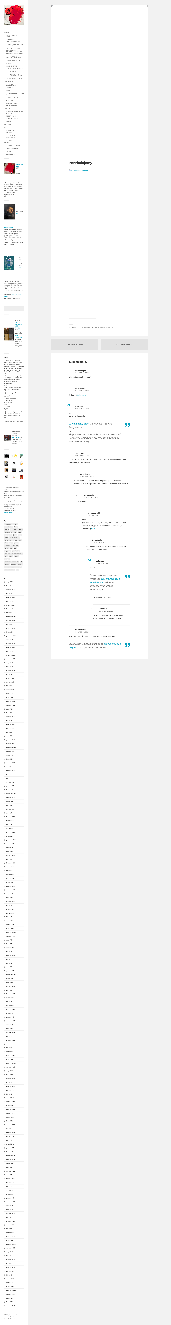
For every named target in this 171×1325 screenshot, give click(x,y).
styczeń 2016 (10, 967)
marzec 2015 (10, 998)
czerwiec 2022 (10, 670)
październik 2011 (11, 1155)
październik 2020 (11, 747)
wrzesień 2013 (10, 1067)
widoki (7, 127)
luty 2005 (9, 1275)
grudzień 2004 (10, 1282)
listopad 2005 (10, 1240)
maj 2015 (9, 990)
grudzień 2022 (10, 655)
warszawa (13, 564)
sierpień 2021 (10, 709)
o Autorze (12, 71)
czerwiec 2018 (10, 855)
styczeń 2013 (10, 1098)
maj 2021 (9, 720)
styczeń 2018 (10, 874)
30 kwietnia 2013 (74, 327)
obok (20, 540)
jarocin (15, 535)
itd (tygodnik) (11, 106)
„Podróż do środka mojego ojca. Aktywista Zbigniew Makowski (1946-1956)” (15, 51)
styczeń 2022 (10, 690)
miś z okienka (8, 540)
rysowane (87, 327)
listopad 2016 (10, 928)
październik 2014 (11, 1017)
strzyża (16, 556)
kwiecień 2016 (10, 955)
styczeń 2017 (10, 921)
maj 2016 (9, 951)
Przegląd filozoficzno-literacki (11, 86)
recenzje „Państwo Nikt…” (15, 44)
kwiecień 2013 (10, 1086)
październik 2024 (11, 616)
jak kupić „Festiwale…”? (13, 79)
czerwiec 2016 (10, 948)
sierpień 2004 (10, 1298)
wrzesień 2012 (10, 1113)
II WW (19, 532)
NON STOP (9, 100)
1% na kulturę (8, 524)
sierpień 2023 (10, 640)
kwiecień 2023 (10, 647)
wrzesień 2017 (10, 890)
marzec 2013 (10, 1090)
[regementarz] (11, 66)
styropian (7, 559)
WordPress (13, 1317)
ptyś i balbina (15, 551)
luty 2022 (9, 686)
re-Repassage (11, 116)
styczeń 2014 (10, 1051)
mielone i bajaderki (14, 537)
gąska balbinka (8, 532)
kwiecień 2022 (10, 678)
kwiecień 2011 (10, 1178)
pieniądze (15, 545)
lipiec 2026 (9, 586)
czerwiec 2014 (10, 1032)
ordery (10, 543)
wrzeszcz (7, 567)
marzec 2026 (10, 601)
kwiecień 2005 (10, 1267)
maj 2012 (9, 1128)
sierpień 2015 (10, 978)
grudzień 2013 (10, 1055)
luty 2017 (9, 917)
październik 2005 (11, 1244)
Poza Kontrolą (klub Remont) (14, 112)
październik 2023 (11, 636)
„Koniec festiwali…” (13, 60)
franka (15, 529)
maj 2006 (9, 1217)
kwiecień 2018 (10, 863)
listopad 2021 (10, 697)
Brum (8, 90)
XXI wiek (13, 567)
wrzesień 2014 (10, 1021)
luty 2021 (9, 732)
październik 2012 (11, 1109)
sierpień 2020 (10, 755)
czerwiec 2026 (10, 589)
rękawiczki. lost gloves (17, 553)
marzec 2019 (10, 820)
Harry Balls (79, 453)
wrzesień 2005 (10, 1248)
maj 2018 (9, 859)
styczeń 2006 (10, 1232)
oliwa (6, 543)
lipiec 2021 (9, 713)
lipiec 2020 (9, 759)
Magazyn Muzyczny (14, 103)
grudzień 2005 (10, 1236)
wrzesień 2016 (10, 936)
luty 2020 (9, 778)
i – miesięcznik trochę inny (15, 93)
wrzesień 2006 (10, 1202)
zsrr (17, 569)
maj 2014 (9, 1036)
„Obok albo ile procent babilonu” (13, 57)
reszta (6, 143)
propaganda (7, 551)
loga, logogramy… (13, 148)
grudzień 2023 (10, 628)
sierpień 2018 (10, 847)
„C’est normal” (13, 421)
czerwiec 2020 (10, 763)
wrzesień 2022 (10, 659)
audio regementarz (15, 69)
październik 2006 (11, 1198)
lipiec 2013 (9, 1075)
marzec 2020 (10, 774)
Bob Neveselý (8, 227)
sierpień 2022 (10, 663)
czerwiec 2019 (10, 809)
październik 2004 (11, 1290)
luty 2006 (9, 1229)
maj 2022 (9, 674)
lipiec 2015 (9, 982)
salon (6, 556)
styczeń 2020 (10, 782)
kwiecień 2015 (10, 994)
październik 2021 (11, 701)
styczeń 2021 (10, 736)
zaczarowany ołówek (10, 569)
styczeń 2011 (10, 1190)
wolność (20, 564)
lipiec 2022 (9, 666)
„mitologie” (10, 151)
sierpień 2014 (10, 1025)
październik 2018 (11, 840)
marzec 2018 (10, 867)
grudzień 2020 (10, 740)
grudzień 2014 (10, 1009)
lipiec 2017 (9, 897)
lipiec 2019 (9, 805)
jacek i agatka (8, 535)
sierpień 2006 (10, 1205)
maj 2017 (9, 905)
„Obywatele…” (13, 1315)
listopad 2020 (10, 743)
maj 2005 (9, 1263)
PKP (11, 548)
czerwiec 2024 (10, 620)
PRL (15, 548)
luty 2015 (9, 1001)
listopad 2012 (10, 1105)
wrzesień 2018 (10, 844)
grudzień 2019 (10, 786)
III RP (15, 532)
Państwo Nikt (8, 545)
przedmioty (8, 124)
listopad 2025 (10, 609)
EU (11, 529)
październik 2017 (11, 886)
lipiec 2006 (9, 1209)
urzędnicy (7, 564)
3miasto (15, 524)
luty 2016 (9, 963)
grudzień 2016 (10, 924)
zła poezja (10, 154)
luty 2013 (9, 1094)
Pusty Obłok (13, 97)
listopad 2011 (10, 1152)
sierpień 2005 (10, 1252)
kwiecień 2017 (10, 909)
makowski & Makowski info (16, 75)
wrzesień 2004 (10, 1294)
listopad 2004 (10, 1286)
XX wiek (19, 567)
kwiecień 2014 (10, 1040)
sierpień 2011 (10, 1163)
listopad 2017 (10, 882)
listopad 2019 (10, 790)
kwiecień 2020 (10, 770)
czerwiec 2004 (10, 1306)
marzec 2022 (10, 682)
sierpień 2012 (10, 1117)
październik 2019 (11, 793)
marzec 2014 (10, 1044)
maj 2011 (9, 1175)
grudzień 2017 (10, 878)
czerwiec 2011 (10, 1171)
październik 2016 (11, 932)
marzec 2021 (10, 728)
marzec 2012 (10, 1136)
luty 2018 (9, 870)
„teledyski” (10, 133)
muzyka (7, 109)
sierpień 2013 (10, 1071)
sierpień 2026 (10, 582)
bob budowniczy (8, 527)
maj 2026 (9, 593)
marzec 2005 (10, 1271)
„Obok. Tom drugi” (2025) (13, 36)
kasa (20, 535)
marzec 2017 (10, 913)
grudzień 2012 (10, 1101)
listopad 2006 (10, 1194)
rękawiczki (7, 553)
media (6, 537)
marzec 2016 (10, 959)
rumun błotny (108, 327)
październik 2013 (11, 1063)
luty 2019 (9, 824)
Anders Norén (14, 1319)
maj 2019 (9, 813)
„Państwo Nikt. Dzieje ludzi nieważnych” (14, 40)
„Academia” (8, 140)
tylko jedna (81, 395)
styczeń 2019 (10, 828)
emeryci (7, 529)
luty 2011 (9, 1186)
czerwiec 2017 (10, 901)
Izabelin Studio (12, 119)
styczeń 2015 (10, 1005)
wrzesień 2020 (10, 751)
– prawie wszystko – (14, 146)
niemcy (15, 540)
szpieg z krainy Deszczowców (12, 561)
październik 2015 (11, 974)
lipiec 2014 (9, 1028)
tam (20, 267)
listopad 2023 (10, 632)
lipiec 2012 (9, 1121)
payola (16, 543)
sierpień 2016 (10, 940)
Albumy (9, 63)
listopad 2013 (10, 1059)
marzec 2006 (10, 1225)
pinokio (6, 548)
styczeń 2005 (10, 1279)
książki (7, 32)
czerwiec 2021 (10, 716)
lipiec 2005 (9, 1255)
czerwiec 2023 (10, 643)
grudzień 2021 (10, 693)
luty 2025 (9, 612)
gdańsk (21, 529)
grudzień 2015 (10, 971)
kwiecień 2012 (10, 1132)
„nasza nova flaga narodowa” (13, 136)
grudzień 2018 (10, 832)
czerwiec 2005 (10, 1259)
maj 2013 (9, 1082)
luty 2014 (9, 1048)
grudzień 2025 (10, 605)
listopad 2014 (10, 1013)
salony (10, 556)
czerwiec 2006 (10, 1213)
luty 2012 (9, 1140)
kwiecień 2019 (10, 817)
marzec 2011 (10, 1182)
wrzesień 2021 (10, 705)
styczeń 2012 (10, 1144)
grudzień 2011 (10, 1148)
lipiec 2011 (9, 1167)
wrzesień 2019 (10, 797)
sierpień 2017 (10, 894)
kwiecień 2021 (10, 724)
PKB (93, 529)
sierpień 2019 (10, 801)
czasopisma (8, 81)
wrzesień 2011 (10, 1159)
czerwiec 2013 (10, 1078)
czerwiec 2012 (10, 1125)
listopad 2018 (10, 836)
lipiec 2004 (9, 1302)
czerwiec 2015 (10, 986)
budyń (15, 527)
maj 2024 (9, 624)
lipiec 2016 (9, 944)
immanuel (10, 121)
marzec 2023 (10, 651)
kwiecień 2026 (10, 597)
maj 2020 (9, 767)
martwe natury (12, 130)
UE (21, 561)
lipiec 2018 (9, 851)
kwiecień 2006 (10, 1221)
